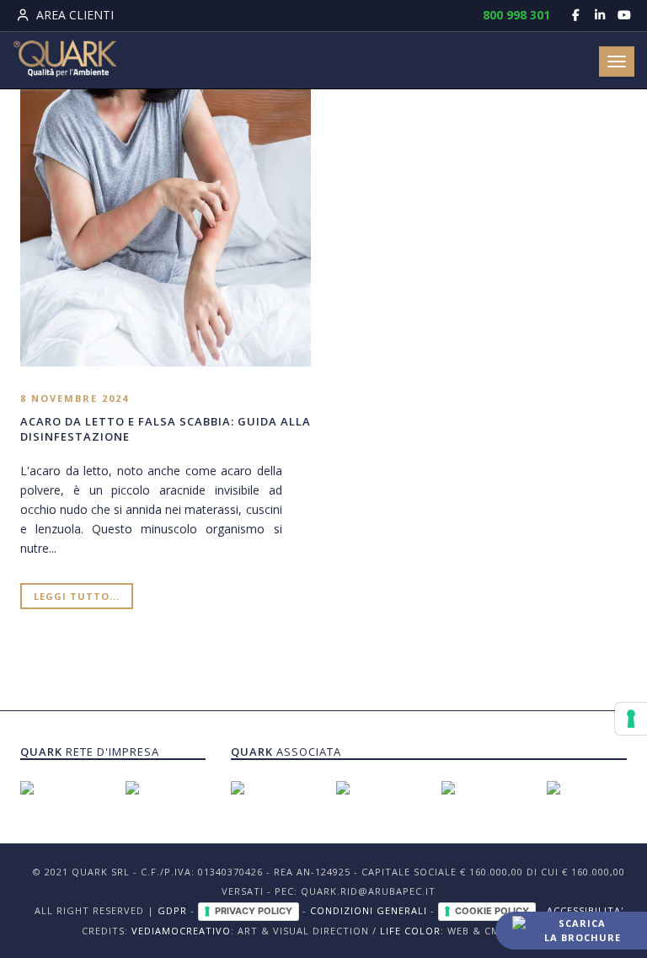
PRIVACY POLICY (253, 911)
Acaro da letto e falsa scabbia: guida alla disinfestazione (165, 429)
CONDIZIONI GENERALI (368, 910)
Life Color (410, 930)
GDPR (172, 910)
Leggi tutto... (77, 596)
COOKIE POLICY (492, 911)
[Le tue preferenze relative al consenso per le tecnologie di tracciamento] (631, 719)
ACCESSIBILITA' (585, 910)
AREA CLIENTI (73, 15)
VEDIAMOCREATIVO (181, 930)
